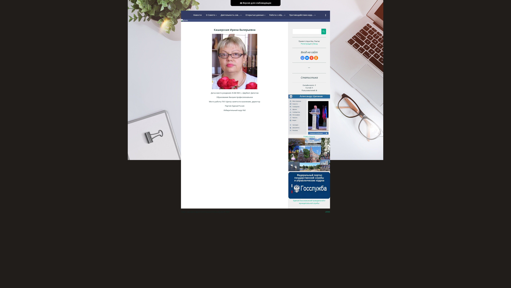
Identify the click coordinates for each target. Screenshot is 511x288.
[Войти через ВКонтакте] (307, 58)
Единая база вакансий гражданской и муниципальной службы (309, 201)
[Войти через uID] (302, 58)
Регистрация (306, 44)
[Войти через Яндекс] (312, 58)
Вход (315, 44)
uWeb (327, 212)
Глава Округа (309, 136)
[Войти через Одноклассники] (316, 58)
